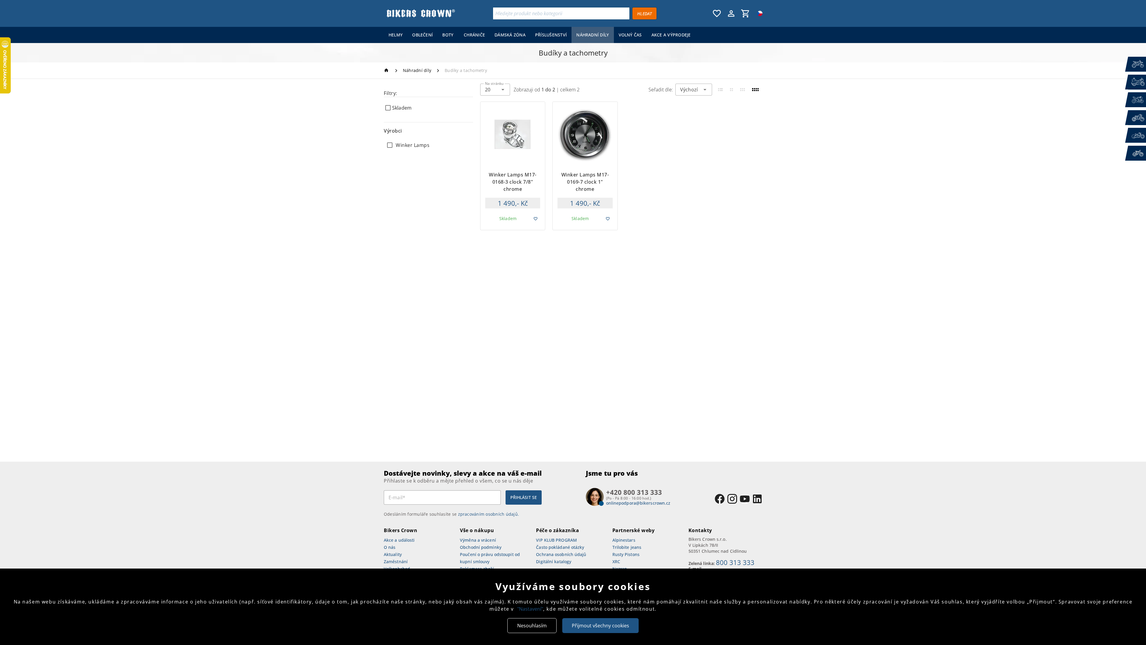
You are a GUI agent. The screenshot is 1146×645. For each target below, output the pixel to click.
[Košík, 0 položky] (745, 13)
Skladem (402, 108)
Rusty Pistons (626, 554)
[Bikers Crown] (420, 13)
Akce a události (399, 540)
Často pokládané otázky (560, 547)
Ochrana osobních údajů (561, 554)
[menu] (540, 35)
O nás (390, 547)
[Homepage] (387, 70)
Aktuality (393, 554)
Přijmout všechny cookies (600, 625)
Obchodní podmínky (480, 547)
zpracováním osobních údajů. (488, 514)
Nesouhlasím (532, 625)
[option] (428, 145)
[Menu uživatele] (731, 13)
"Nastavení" (530, 609)
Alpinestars (623, 540)
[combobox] (495, 90)
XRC (616, 561)
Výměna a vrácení (478, 540)
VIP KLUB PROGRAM (556, 540)
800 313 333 (735, 562)
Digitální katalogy (553, 561)
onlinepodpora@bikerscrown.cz (638, 503)
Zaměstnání (396, 561)
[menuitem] (395, 35)
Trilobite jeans (627, 547)
